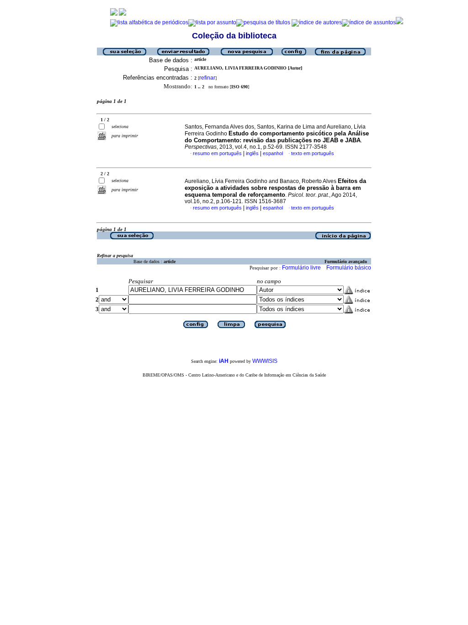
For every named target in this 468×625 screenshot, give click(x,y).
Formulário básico (348, 267)
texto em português (312, 153)
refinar (207, 78)
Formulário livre (301, 267)
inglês (252, 153)
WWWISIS (264, 361)
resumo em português (217, 153)
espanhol (273, 153)
